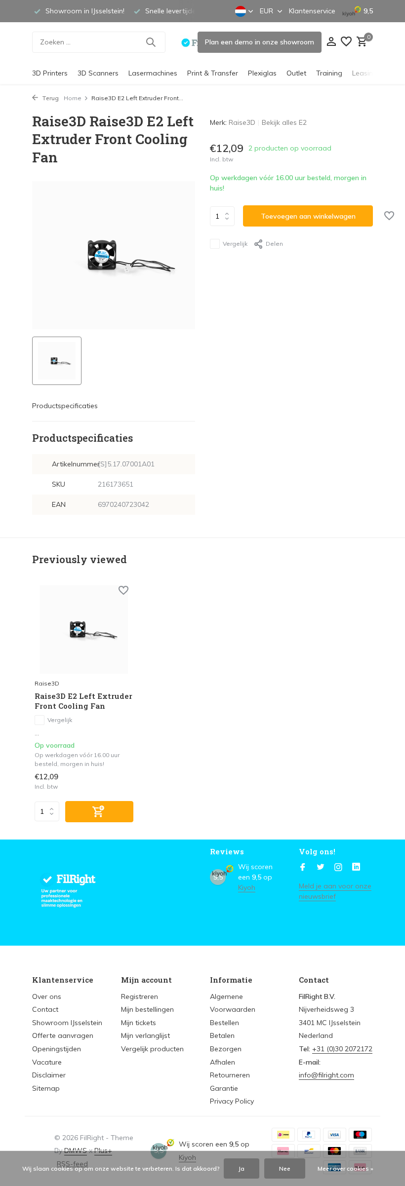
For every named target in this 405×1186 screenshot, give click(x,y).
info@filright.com (326, 1075)
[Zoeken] (150, 42)
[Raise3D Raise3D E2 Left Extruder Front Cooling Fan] (84, 629)
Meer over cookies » (345, 1168)
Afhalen (222, 1062)
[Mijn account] (331, 42)
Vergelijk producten (152, 1048)
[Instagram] (338, 868)
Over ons (46, 996)
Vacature (47, 1062)
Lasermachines (152, 73)
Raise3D (242, 122)
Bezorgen (226, 1048)
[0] (360, 42)
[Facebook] (303, 868)
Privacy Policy (232, 1101)
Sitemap (46, 1088)
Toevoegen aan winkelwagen (308, 216)
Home (72, 98)
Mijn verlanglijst (145, 1035)
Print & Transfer (212, 73)
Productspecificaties (65, 405)
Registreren (139, 996)
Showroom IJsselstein (67, 1022)
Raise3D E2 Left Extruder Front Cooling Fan (83, 701)
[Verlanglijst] (346, 42)
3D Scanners (98, 73)
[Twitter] (320, 868)
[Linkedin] (356, 868)
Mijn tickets (138, 1022)
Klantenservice (312, 10)
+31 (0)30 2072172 (342, 1048)
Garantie (224, 1088)
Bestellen (224, 1022)
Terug (49, 98)
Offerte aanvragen (62, 1035)
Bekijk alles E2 (284, 122)
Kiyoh (246, 887)
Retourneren (230, 1075)
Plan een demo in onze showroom (259, 42)
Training (329, 73)
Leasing (364, 73)
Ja (241, 1168)
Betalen (222, 1035)
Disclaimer (49, 1075)
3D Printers (50, 73)
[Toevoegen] (99, 811)
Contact (45, 1009)
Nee (284, 1168)
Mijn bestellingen (147, 1009)
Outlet (296, 73)
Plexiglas (262, 73)
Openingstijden (56, 1048)
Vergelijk (235, 243)
